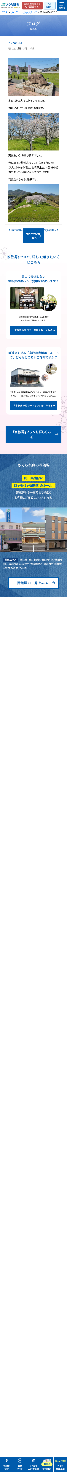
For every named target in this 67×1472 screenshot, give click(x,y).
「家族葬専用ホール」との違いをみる (33, 405)
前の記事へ (17, 230)
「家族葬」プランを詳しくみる (32, 434)
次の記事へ (50, 230)
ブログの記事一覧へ (33, 236)
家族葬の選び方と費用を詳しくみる (33, 330)
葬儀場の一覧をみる (32, 582)
